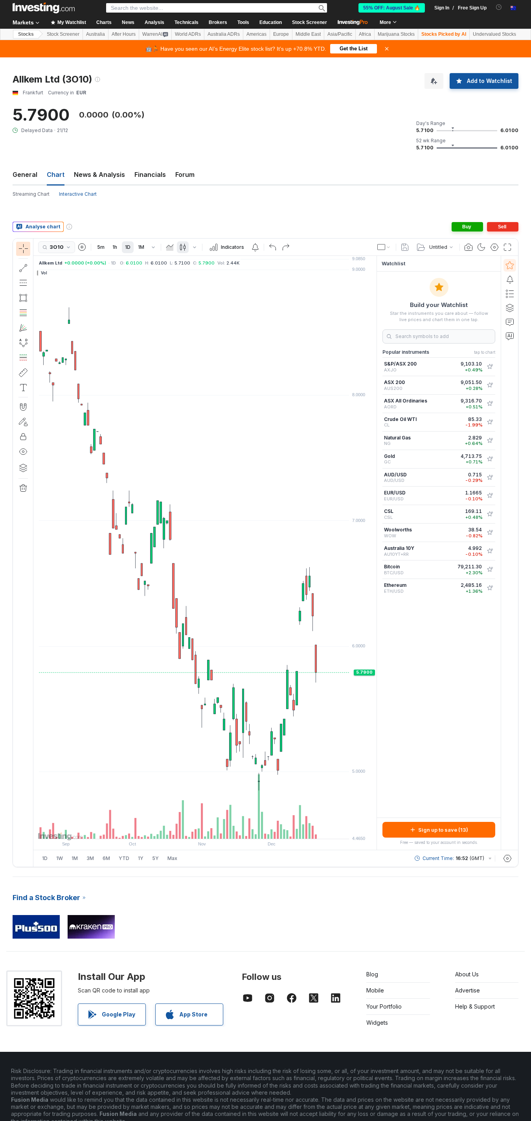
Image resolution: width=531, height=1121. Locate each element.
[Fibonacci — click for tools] (23, 313)
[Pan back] (205, 829)
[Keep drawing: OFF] (23, 422)
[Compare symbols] (82, 247)
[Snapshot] (468, 247)
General (25, 174)
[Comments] (509, 322)
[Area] (170, 247)
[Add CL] (489, 422)
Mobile (375, 990)
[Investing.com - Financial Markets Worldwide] (44, 7)
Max (172, 858)
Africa (365, 34)
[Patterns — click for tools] (23, 343)
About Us (467, 974)
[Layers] (23, 467)
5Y (155, 858)
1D (127, 247)
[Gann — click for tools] (23, 328)
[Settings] (507, 858)
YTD (124, 858)
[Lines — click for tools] (23, 268)
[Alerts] (509, 279)
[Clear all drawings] (23, 488)
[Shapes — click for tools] (23, 298)
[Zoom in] (194, 829)
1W (59, 858)
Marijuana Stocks (396, 34)
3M (90, 858)
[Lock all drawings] (23, 437)
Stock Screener (309, 22)
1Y (140, 858)
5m (101, 247)
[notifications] (498, 7)
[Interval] (153, 247)
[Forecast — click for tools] (23, 358)
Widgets (377, 1022)
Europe (281, 34)
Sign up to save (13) (443, 830)
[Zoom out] (184, 829)
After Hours (124, 34)
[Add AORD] (489, 403)
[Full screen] (507, 247)
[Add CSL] (489, 514)
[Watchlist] (509, 265)
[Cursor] (23, 249)
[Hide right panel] (374, 553)
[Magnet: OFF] (23, 407)
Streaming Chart (31, 194)
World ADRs (188, 34)
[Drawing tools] (35, 553)
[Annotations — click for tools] (23, 387)
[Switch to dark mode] (481, 247)
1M (141, 247)
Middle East (308, 34)
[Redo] (286, 247)
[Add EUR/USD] (489, 495)
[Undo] (273, 247)
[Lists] (509, 293)
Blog (372, 974)
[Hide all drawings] (23, 452)
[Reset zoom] (226, 829)
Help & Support (475, 1006)
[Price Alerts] (255, 247)
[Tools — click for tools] (23, 373)
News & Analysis (99, 174)
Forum (185, 174)
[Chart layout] (384, 247)
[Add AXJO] (489, 366)
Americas (256, 34)
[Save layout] (405, 247)
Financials (150, 174)
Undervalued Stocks (494, 34)
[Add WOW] (489, 532)
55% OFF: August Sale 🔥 (391, 8)
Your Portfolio (384, 1006)
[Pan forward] (216, 829)
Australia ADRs (224, 34)
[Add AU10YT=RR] (489, 551)
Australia (95, 34)
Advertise (467, 990)
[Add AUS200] (489, 385)
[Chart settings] (494, 247)
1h (114, 247)
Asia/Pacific (339, 34)
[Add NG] (489, 440)
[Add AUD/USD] (489, 477)
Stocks (26, 34)
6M (106, 858)
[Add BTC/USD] (489, 569)
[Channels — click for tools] (23, 283)
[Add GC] (489, 459)
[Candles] (183, 247)
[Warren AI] (509, 336)
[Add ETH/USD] (489, 588)
